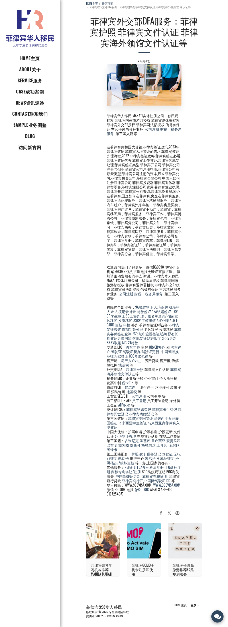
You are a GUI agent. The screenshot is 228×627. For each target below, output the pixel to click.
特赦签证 (144, 311)
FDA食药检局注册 (150, 467)
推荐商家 (108, 3)
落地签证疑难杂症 (146, 338)
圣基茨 (145, 440)
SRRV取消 (114, 342)
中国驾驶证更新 (128, 476)
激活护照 (152, 458)
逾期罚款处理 (132, 329)
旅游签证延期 (156, 333)
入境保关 (161, 307)
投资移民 (125, 320)
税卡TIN (128, 382)
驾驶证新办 (131, 351)
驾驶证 (116, 351)
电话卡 (123, 458)
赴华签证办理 (125, 436)
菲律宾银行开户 (134, 480)
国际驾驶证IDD (159, 480)
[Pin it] (177, 512)
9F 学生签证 (116, 316)
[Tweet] (169, 512)
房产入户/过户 (132, 360)
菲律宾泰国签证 (140, 418)
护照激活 (139, 454)
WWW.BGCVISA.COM (166, 485)
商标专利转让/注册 (126, 471)
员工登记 (139, 400)
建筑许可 (132, 387)
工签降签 (149, 320)
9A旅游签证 (144, 307)
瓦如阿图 (122, 445)
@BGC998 (141, 489)
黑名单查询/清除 (160, 316)
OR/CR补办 (157, 347)
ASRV (137, 320)
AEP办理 (163, 320)
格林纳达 (149, 445)
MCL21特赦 (130, 342)
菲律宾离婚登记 (141, 414)
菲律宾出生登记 (164, 409)
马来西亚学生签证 (132, 422)
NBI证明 (130, 467)
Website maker (115, 616)
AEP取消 (124, 405)
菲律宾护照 (135, 369)
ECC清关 (138, 333)
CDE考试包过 (138, 356)
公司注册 (152, 129)
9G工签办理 (135, 316)
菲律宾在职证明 (154, 476)
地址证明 (167, 458)
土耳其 (162, 445)
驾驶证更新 (150, 351)
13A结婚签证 (161, 311)
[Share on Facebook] (161, 512)
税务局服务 (154, 293)
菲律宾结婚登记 (138, 409)
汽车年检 (133, 347)
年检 (127, 325)
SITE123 (100, 616)
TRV (175, 311)
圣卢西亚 (158, 440)
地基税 (123, 365)
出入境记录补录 (123, 311)
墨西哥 (135, 445)
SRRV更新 (169, 338)
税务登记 (154, 454)
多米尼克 (131, 440)
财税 (163, 129)
